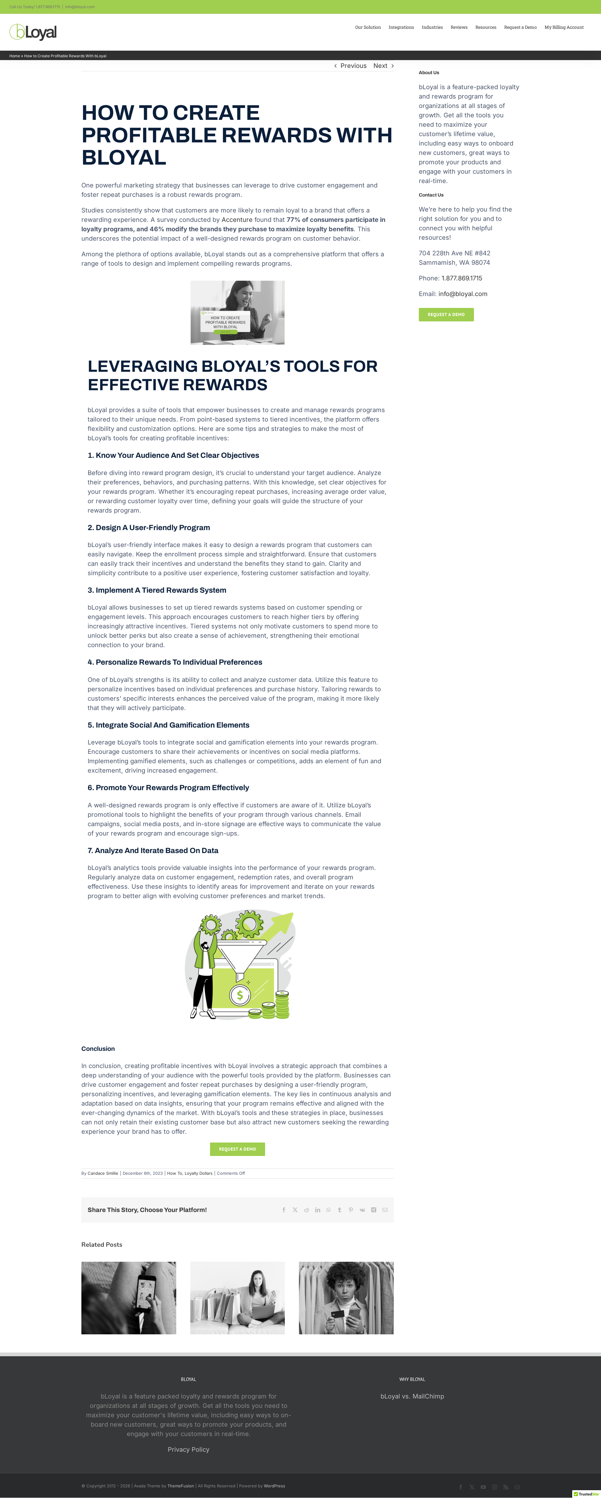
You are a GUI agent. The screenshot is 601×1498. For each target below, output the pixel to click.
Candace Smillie (103, 1173)
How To (174, 1173)
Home (14, 56)
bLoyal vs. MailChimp (412, 1396)
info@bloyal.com (80, 6)
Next (380, 65)
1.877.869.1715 (462, 278)
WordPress (274, 1485)
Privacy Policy (188, 1449)
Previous (354, 65)
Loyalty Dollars (199, 1173)
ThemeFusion (180, 1485)
